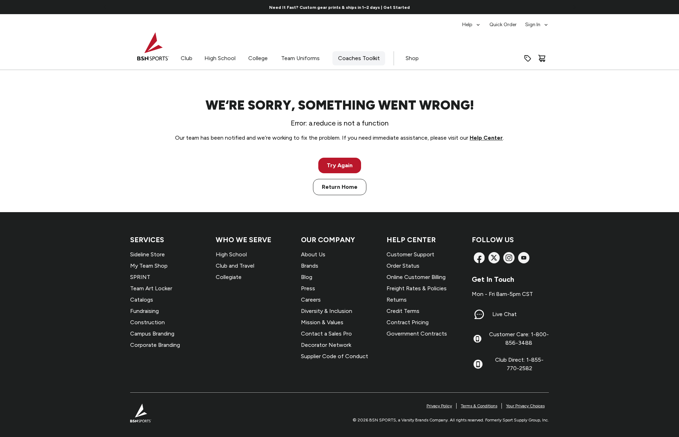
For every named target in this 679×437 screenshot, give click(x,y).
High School (220, 58)
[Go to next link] (574, 7)
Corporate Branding (155, 345)
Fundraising (144, 311)
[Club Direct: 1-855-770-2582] (478, 364)
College (258, 58)
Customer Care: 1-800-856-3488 (519, 338)
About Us (313, 254)
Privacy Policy (439, 405)
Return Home (340, 186)
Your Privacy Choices (525, 405)
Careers (311, 299)
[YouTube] (523, 257)
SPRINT (140, 277)
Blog (306, 277)
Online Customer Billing (416, 277)
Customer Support (410, 254)
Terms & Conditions (479, 405)
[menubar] (505, 21)
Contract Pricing (408, 322)
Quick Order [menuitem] (503, 25)
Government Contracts (417, 333)
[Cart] (542, 58)
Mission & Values (322, 322)
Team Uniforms (300, 58)
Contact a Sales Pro (326, 333)
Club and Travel (235, 265)
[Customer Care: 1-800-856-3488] (477, 338)
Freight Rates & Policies (417, 288)
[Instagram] (508, 257)
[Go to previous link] (105, 7)
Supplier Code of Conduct (334, 356)
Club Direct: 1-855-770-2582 (519, 364)
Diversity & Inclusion (326, 311)
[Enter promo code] (528, 58)
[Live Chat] (479, 314)
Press (308, 288)
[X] (494, 257)
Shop (412, 58)
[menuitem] (471, 21)
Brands (309, 265)
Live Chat (504, 314)
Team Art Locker (151, 288)
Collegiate (229, 277)
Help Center (486, 137)
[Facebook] (479, 257)
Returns (397, 299)
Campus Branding (152, 333)
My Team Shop (149, 265)
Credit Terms (403, 311)
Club (186, 58)
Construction (147, 322)
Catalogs (141, 299)
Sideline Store (147, 254)
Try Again (340, 165)
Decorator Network (326, 345)
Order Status (403, 265)
